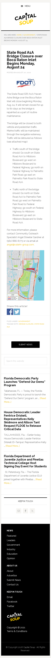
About (10, 571)
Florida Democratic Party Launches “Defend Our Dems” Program (24, 382)
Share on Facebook (10, 312)
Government (24, 321)
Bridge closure (26, 324)
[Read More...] (13, 446)
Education (12, 554)
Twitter (10, 606)
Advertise (12, 575)
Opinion (11, 558)
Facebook (12, 601)
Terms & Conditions (17, 631)
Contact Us (13, 584)
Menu (27, 6)
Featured (11, 535)
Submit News (25, 344)
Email (10, 597)
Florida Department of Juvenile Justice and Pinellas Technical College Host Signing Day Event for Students (25, 461)
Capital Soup (25, 19)
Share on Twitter (17, 312)
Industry (11, 549)
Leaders (11, 540)
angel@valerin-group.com (20, 244)
